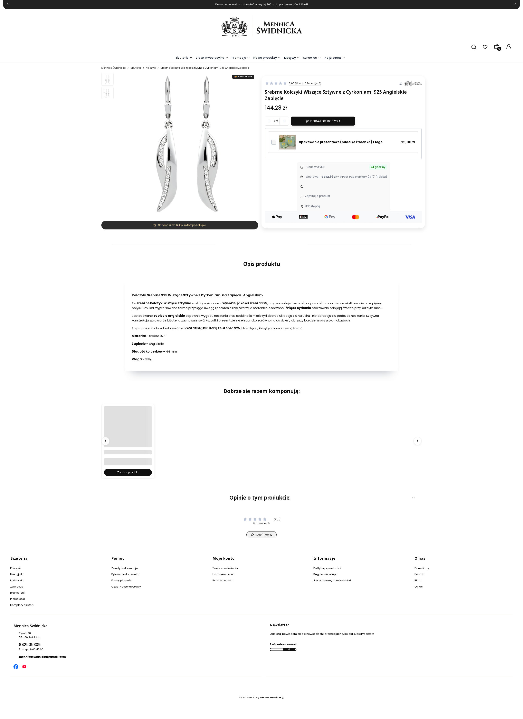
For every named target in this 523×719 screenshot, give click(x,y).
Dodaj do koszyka (325, 121)
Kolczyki (151, 68)
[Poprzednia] (7, 4)
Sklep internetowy (260, 697)
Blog (417, 580)
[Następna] (515, 4)
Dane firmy (422, 568)
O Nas (419, 587)
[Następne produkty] (417, 441)
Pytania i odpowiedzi (125, 574)
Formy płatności (122, 580)
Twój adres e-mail (283, 644)
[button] (292, 58)
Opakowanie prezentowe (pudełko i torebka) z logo (340, 142)
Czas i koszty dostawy (126, 587)
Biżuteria (136, 68)
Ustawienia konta (224, 574)
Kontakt (420, 574)
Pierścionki (17, 599)
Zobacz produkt (128, 472)
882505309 (29, 644)
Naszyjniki (16, 574)
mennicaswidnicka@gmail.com (42, 657)
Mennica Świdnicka (113, 68)
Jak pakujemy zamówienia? (332, 580)
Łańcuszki (16, 580)
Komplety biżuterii (22, 605)
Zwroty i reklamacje (124, 568)
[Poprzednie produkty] (105, 441)
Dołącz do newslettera (289, 649)
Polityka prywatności (327, 568)
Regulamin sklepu (325, 574)
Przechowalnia (222, 580)
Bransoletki (17, 593)
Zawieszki (16, 587)
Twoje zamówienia (225, 568)
